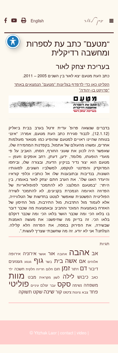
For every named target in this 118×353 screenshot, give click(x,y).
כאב (94, 277)
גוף (39, 260)
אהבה (79, 251)
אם (82, 260)
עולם (44, 285)
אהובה (62, 253)
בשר (49, 261)
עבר (53, 285)
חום (57, 268)
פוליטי (19, 283)
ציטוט (67, 292)
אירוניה (29, 253)
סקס (64, 284)
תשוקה (25, 291)
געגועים (15, 261)
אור (51, 253)
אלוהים (93, 261)
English (37, 20)
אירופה (15, 253)
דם (83, 267)
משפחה (91, 285)
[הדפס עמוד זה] (23, 20)
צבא (85, 292)
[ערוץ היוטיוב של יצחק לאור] (14, 20)
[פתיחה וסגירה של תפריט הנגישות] (13, 41)
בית (58, 260)
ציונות (76, 292)
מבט (32, 277)
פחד (93, 291)
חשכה (19, 268)
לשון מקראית (49, 277)
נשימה (77, 285)
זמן (66, 267)
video (81, 333)
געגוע (28, 261)
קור (59, 291)
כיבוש (82, 276)
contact (66, 333)
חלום (49, 268)
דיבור (93, 268)
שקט (37, 291)
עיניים (35, 285)
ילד (11, 269)
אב (95, 253)
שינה (49, 291)
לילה (68, 276)
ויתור (74, 268)
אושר (42, 253)
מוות (17, 275)
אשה (71, 260)
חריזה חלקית (35, 268)
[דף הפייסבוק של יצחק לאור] (5, 20)
